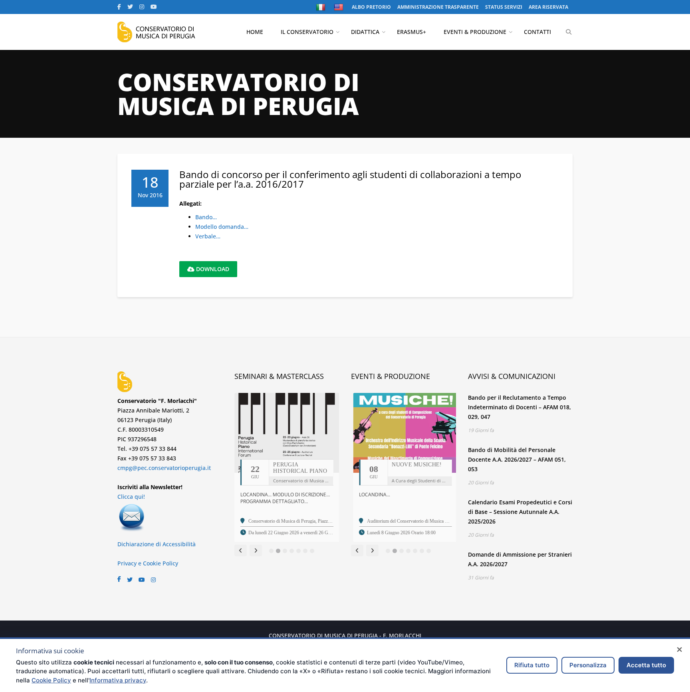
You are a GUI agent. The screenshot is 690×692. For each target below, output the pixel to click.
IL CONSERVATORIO (307, 32)
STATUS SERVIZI (503, 7)
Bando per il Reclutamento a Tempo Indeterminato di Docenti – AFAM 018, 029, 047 (519, 407)
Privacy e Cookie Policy (147, 563)
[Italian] (322, 7)
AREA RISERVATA (548, 7)
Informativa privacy (117, 680)
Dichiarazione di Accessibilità (156, 544)
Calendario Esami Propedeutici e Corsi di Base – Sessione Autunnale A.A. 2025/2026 (520, 511)
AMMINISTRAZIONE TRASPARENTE (438, 7)
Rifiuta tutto (531, 665)
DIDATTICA (365, 32)
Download (211, 269)
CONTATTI (537, 32)
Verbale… (207, 236)
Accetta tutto (646, 665)
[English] (340, 7)
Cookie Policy (51, 680)
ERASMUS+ (411, 32)
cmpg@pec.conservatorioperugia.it (164, 468)
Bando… (206, 217)
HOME (254, 32)
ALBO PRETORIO (371, 7)
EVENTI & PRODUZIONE (475, 32)
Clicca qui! (131, 496)
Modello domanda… (221, 226)
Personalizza (588, 665)
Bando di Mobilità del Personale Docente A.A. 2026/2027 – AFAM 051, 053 (517, 459)
